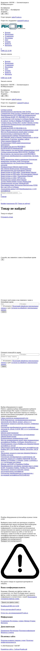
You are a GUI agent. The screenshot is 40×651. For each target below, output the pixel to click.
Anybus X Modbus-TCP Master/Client (21, 121)
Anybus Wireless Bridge (9, 181)
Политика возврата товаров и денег (13, 640)
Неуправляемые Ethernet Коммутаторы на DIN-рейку (16, 171)
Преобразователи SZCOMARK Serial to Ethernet (16, 136)
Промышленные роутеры (9, 183)
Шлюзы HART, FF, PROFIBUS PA (17, 117)
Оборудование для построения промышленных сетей (19, 130)
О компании (9, 36)
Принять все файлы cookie (10, 602)
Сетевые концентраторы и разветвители (17, 133)
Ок (2, 259)
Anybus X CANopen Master (24, 119)
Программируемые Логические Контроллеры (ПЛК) (19, 185)
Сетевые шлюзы (6, 110)
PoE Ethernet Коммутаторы (10, 168)
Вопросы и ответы (7, 632)
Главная (3, 196)
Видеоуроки (9, 34)
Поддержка (9, 38)
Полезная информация (27, 630)
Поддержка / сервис (17, 621)
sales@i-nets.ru (16, 17)
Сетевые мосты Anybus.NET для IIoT (14, 122)
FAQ (6, 40)
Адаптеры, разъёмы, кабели (19, 139)
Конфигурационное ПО (9, 203)
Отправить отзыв (7, 217)
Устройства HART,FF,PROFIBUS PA (14, 128)
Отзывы (8, 42)
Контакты (8, 45)
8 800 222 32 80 (6, 51)
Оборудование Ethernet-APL (11, 141)
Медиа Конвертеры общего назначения (14, 159)
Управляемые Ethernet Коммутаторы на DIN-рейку (18, 173)
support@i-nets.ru (23, 20)
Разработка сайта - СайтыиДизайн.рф (14, 649)
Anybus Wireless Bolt (24, 181)
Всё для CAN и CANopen (10, 187)
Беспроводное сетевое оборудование (13, 180)
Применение (5, 630)
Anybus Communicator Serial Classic (27, 113)
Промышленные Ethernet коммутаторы (14, 167)
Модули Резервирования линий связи (14, 132)
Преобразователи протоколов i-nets (13, 111)
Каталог (8, 32)
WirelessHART (24, 183)
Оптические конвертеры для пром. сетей (19, 160)
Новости (8, 43)
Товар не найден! (24, 203)
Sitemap (27, 621)
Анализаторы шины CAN (10, 189)
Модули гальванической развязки (15, 134)
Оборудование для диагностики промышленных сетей (20, 150)
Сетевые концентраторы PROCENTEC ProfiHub (18, 152)
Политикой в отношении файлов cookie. (19, 598)
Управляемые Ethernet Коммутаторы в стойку (17, 177)
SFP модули (21, 178)
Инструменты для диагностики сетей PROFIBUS (18, 154)
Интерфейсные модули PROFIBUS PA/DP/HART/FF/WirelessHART (13, 147)
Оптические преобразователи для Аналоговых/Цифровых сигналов (17, 163)
